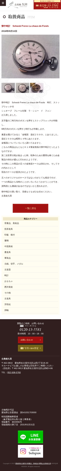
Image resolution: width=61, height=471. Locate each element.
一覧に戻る (30, 208)
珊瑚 (6, 240)
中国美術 (8, 246)
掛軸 (6, 310)
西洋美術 (8, 287)
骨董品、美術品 (11, 223)
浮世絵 (7, 304)
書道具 (7, 252)
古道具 (7, 298)
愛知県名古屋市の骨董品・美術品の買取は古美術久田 (33, 463)
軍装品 (7, 258)
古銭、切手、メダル (13, 264)
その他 (7, 293)
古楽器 (7, 269)
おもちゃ (8, 281)
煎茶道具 (8, 229)
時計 (6, 275)
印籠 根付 (9, 235)
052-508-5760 (14, 372)
